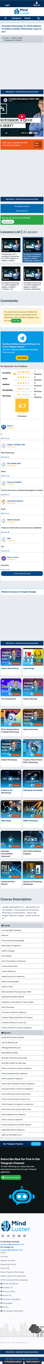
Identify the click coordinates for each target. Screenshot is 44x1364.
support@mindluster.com (12, 1250)
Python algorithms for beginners (13, 1114)
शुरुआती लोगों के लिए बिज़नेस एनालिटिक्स (13, 997)
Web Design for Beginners (11, 946)
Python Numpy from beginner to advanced (17, 1104)
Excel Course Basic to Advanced (14, 961)
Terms (5, 1307)
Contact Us (7, 1287)
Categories (16, 18)
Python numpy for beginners (12, 1120)
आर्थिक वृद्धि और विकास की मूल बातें (11, 1048)
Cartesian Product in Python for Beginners (17, 1089)
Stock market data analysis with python (16, 1094)
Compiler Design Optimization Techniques (17, 1017)
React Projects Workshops (12, 1272)
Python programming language (13, 940)
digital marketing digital (10, 982)
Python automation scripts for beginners (17, 1028)
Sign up (36, 5)
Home (6, 38)
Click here (16, 321)
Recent (28, 18)
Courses (4, 1257)
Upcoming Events (8, 1264)
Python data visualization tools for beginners (18, 1084)
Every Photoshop (8, 1007)
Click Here (37, 144)
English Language (8, 951)
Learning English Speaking (11, 930)
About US (6, 1295)
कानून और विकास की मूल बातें (9, 1043)
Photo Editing (6, 956)
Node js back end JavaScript (13, 1276)
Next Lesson (21, 211)
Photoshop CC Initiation (13, 40)
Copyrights (7, 1303)
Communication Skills (9, 966)
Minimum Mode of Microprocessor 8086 (16, 992)
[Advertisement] (22, 66)
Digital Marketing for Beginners (13, 1130)
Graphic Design (16, 38)
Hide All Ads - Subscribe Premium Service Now (22, 92)
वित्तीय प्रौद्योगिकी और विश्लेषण (10, 1053)
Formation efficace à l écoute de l (14, 1023)
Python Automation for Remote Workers (16, 1125)
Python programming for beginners (14, 1073)
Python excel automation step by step (16, 1099)
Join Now (36, 1144)
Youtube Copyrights (11, 1299)
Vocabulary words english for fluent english (18, 1002)
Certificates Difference (12, 1311)
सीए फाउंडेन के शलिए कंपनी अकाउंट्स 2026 (14, 1058)
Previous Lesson (22, 206)
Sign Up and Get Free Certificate (16, 220)
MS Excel (5, 935)
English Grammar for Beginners (13, 976)
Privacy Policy (8, 1291)
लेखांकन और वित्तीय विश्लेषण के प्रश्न (12, 1135)
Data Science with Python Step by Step (16, 1109)
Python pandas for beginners (12, 1079)
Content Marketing (8, 971)
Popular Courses (8, 1260)
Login (7, 5)
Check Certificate (10, 1284)
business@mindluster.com (12, 1244)
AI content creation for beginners (14, 1012)
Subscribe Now (11, 1177)
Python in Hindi (7, 987)
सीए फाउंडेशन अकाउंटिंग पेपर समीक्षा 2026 (14, 1063)
